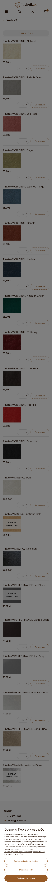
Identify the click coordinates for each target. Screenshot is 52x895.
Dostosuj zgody (26, 870)
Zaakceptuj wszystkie (26, 878)
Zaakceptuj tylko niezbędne (26, 861)
